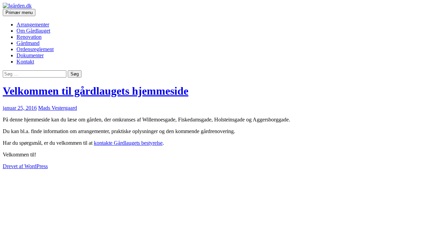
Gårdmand (28, 43)
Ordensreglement (35, 49)
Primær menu (19, 12)
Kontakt (25, 61)
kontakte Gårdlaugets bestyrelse (128, 143)
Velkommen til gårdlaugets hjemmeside (95, 91)
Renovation (29, 37)
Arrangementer (32, 24)
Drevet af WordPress (25, 166)
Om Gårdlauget (33, 31)
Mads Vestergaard (57, 108)
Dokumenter (30, 55)
